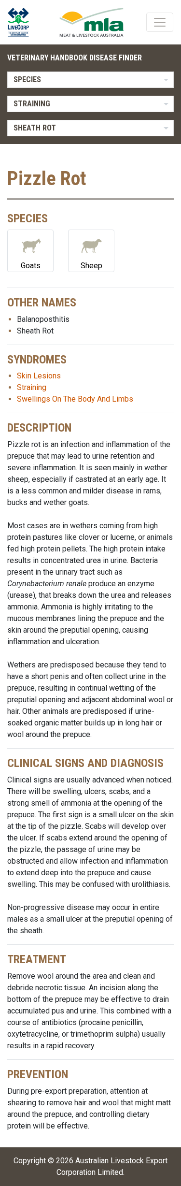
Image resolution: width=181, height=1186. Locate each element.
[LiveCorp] (22, 22)
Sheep (91, 265)
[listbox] (90, 80)
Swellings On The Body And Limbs (75, 399)
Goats (31, 265)
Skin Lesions (39, 375)
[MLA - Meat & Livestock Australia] (91, 22)
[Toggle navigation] (159, 22)
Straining (31, 387)
